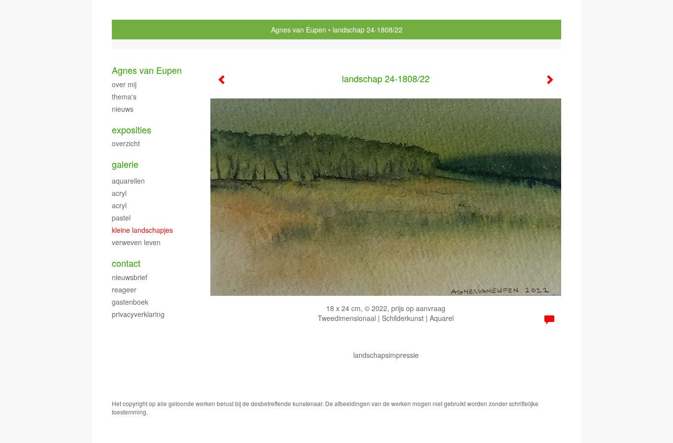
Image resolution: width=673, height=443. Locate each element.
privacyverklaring (138, 314)
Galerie (125, 164)
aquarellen (128, 181)
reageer (124, 289)
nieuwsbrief (129, 277)
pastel (121, 217)
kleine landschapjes (142, 230)
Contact (126, 263)
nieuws (123, 109)
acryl (119, 193)
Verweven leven (136, 242)
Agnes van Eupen (298, 29)
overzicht (126, 143)
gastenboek (130, 302)
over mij (124, 84)
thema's (124, 96)
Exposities (131, 130)
